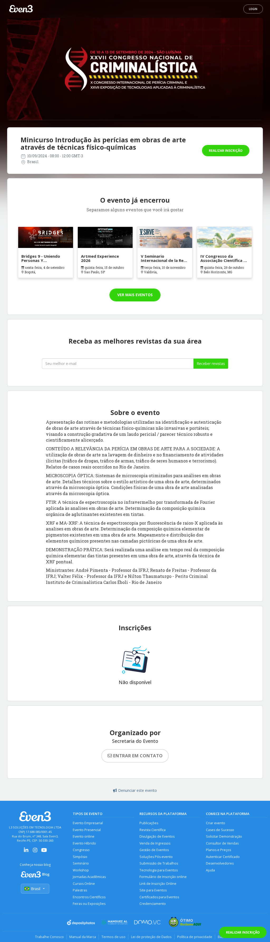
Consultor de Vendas (222, 843)
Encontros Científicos (89, 897)
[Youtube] (44, 851)
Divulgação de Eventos (157, 836)
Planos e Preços (218, 850)
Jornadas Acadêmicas (89, 877)
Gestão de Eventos (154, 850)
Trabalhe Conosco (49, 936)
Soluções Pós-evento (156, 857)
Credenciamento (152, 903)
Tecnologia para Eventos (158, 870)
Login (253, 9)
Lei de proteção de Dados (151, 936)
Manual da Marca (82, 936)
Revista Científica (152, 830)
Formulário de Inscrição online (163, 877)
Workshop (81, 870)
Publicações (148, 823)
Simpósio (80, 857)
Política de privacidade (194, 936)
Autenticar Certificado (223, 857)
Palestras (80, 890)
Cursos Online (84, 883)
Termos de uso (114, 936)
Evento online (83, 836)
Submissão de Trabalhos (158, 863)
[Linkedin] (26, 851)
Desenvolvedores (220, 863)
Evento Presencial (87, 830)
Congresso (81, 850)
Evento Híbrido (84, 843)
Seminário (81, 863)
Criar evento (215, 823)
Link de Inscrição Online (157, 883)
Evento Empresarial (88, 823)
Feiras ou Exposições (89, 903)
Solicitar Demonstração (224, 836)
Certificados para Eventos (159, 897)
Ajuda (210, 870)
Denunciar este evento (137, 790)
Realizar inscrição (226, 150)
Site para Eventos (153, 890)
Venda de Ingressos (154, 843)
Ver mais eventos (135, 294)
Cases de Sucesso (220, 830)
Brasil (35, 888)
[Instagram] (35, 851)
